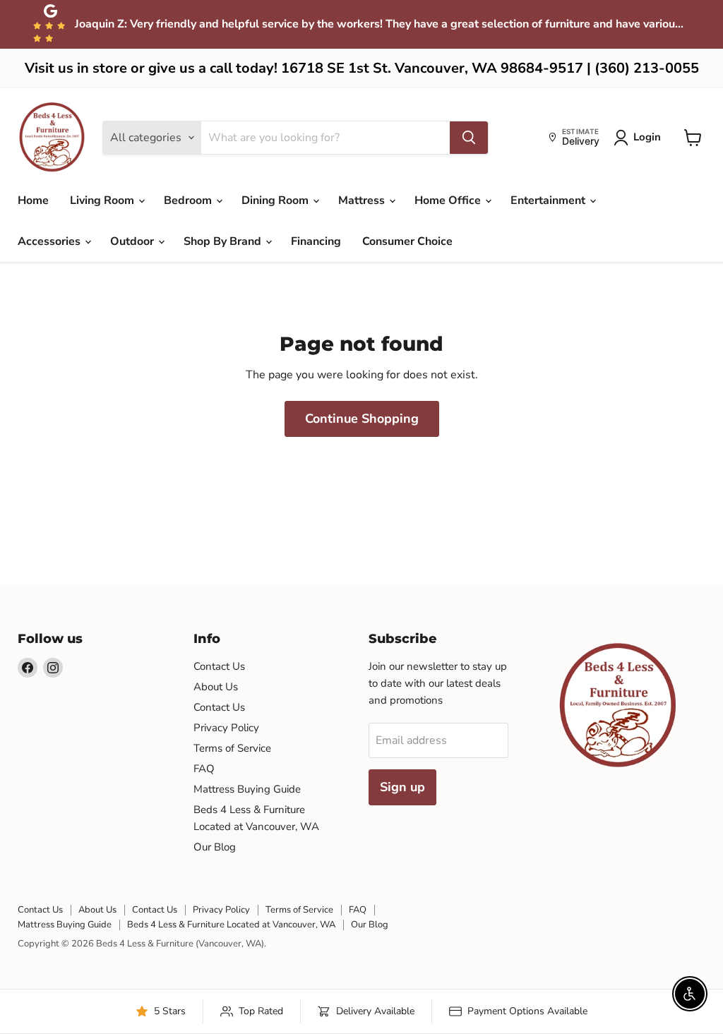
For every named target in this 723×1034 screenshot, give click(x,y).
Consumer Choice (407, 241)
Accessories (50, 241)
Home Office (449, 200)
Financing (316, 241)
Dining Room (276, 200)
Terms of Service (232, 748)
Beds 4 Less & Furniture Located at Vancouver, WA (231, 924)
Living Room (103, 200)
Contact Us (219, 666)
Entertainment (549, 200)
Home (33, 200)
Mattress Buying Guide (247, 789)
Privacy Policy (226, 728)
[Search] (469, 137)
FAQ (204, 769)
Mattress (363, 200)
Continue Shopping (362, 418)
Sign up (402, 786)
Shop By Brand (224, 241)
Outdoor (133, 241)
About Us (215, 687)
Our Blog (214, 847)
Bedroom (189, 200)
